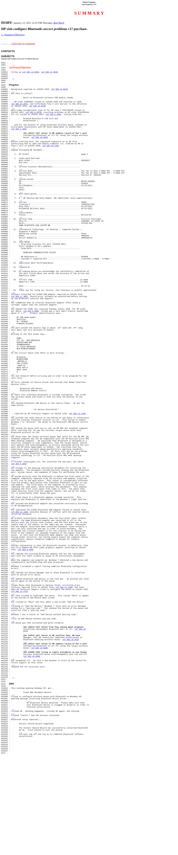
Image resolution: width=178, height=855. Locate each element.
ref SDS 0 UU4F (19, 464)
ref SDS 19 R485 (39, 137)
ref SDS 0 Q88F (31, 311)
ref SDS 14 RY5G (59, 89)
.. (13, 65)
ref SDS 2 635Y (53, 114)
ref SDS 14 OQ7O (19, 104)
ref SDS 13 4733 (19, 592)
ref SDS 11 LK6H (77, 414)
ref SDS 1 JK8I (19, 129)
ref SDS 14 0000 (30, 72)
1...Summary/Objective (13, 34)
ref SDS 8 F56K (25, 550)
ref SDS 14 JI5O (50, 146)
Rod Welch (58, 22)
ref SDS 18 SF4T (70, 640)
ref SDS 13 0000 (49, 72)
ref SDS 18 (80, 629)
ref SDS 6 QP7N (33, 112)
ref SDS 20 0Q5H (31, 656)
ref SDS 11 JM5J (19, 296)
